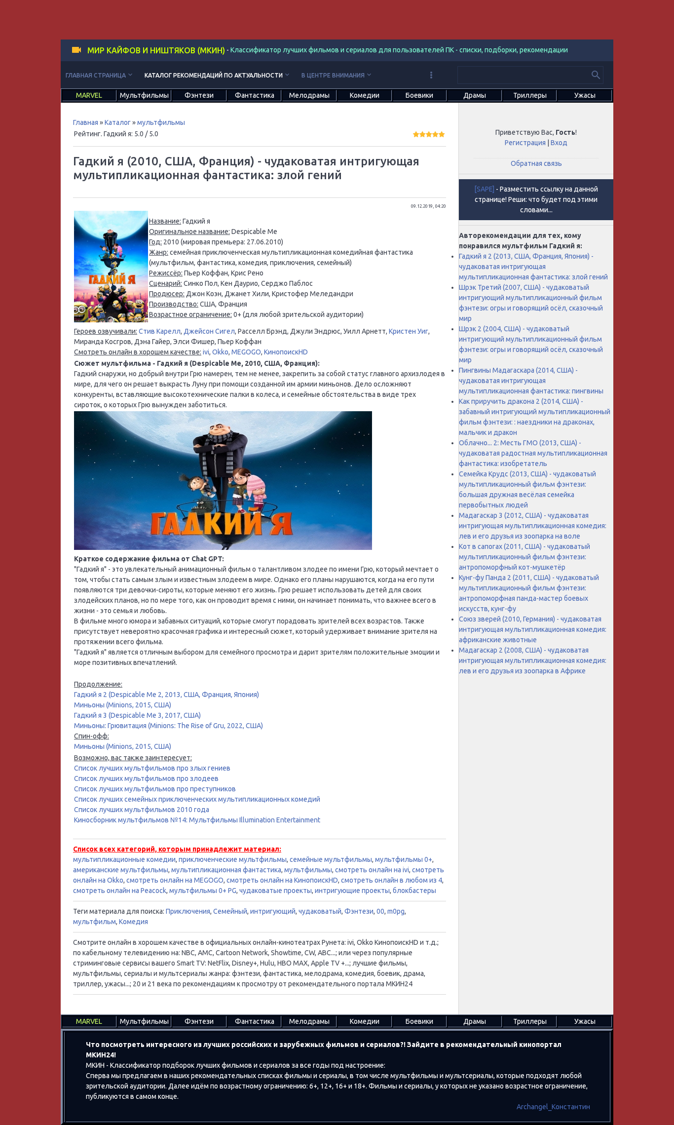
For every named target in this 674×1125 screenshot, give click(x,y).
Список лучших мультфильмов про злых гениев (152, 768)
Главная (85, 122)
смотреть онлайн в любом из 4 (391, 880)
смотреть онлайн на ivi (372, 870)
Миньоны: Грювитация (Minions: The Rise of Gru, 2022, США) (168, 726)
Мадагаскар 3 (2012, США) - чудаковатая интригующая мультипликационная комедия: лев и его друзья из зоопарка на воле (532, 525)
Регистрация (525, 143)
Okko (220, 352)
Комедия (133, 922)
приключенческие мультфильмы (233, 859)
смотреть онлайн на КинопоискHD (282, 880)
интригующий (273, 911)
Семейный (230, 911)
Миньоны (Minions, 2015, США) (122, 705)
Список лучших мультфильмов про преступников (155, 789)
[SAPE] (484, 189)
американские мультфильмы (120, 870)
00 (380, 911)
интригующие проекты (352, 890)
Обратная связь (536, 163)
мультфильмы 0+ (403, 859)
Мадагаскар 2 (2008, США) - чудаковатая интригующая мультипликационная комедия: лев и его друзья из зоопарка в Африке (532, 660)
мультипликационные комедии (124, 859)
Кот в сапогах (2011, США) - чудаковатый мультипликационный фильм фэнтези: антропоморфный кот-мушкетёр (524, 557)
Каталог (118, 122)
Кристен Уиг (408, 331)
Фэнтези (359, 911)
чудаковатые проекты (275, 890)
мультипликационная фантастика (226, 870)
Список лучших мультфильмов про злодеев (146, 778)
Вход (559, 143)
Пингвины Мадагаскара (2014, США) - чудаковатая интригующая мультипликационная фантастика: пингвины (531, 380)
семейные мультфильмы (331, 859)
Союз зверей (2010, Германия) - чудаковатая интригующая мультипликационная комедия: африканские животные (532, 629)
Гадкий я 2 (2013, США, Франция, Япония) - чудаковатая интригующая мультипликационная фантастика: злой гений (533, 266)
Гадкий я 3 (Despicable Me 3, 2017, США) (137, 715)
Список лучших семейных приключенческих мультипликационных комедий (197, 799)
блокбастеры (414, 890)
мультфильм (94, 922)
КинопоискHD (286, 352)
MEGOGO (246, 352)
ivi (206, 352)
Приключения (188, 911)
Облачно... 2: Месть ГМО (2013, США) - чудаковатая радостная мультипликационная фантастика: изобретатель (533, 453)
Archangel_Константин (553, 1107)
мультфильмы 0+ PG (202, 890)
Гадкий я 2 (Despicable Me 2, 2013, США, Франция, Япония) (166, 694)
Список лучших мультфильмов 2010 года (141, 810)
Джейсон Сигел (209, 331)
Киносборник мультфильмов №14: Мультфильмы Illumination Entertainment (197, 820)
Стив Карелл (160, 331)
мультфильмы (161, 122)
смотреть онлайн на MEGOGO (175, 880)
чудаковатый (320, 911)
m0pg (396, 911)
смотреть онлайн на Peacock (119, 890)
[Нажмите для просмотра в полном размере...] (111, 320)
